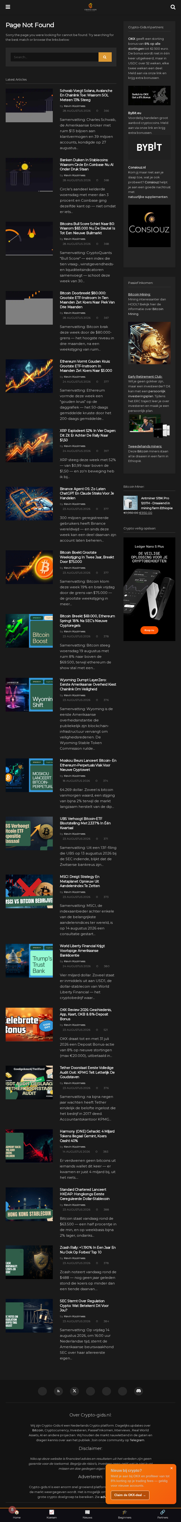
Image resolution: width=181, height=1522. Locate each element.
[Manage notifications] (12, 1510)
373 (106, 897)
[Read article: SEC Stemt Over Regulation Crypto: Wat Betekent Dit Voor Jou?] (29, 1316)
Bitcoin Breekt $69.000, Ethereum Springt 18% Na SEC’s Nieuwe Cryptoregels (87, 620)
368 (106, 180)
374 (105, 780)
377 (106, 381)
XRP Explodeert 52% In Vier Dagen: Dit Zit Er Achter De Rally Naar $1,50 (88, 435)
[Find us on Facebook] (122, 1391)
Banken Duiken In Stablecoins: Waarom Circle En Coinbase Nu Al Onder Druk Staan (86, 164)
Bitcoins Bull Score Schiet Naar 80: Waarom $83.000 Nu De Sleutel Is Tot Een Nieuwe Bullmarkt (87, 228)
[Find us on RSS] (58, 1391)
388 (106, 1209)
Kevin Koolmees (74, 106)
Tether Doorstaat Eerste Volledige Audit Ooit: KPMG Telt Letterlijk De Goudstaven (87, 1072)
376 (106, 700)
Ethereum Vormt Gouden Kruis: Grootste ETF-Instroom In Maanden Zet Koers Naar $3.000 (86, 366)
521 (105, 1029)
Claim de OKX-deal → (130, 1495)
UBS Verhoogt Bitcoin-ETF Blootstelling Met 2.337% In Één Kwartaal (85, 823)
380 (106, 966)
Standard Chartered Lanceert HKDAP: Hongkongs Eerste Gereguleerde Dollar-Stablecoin (85, 1194)
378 (106, 636)
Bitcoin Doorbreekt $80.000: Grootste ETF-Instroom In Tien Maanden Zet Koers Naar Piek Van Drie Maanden (87, 300)
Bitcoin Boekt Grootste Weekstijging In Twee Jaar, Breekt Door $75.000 (87, 557)
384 (106, 1321)
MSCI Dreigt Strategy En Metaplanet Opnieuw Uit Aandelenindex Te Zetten (80, 881)
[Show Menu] (8, 7)
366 (106, 110)
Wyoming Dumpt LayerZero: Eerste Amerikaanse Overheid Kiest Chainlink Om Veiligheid (88, 684)
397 (106, 451)
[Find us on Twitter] (74, 1391)
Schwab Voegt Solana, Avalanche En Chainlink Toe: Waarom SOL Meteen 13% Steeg (86, 95)
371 (105, 838)
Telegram (137, 1440)
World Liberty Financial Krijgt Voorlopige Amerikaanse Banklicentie (82, 950)
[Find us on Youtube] (42, 1391)
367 (106, 317)
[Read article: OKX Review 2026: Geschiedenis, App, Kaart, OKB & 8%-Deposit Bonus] (29, 1024)
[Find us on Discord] (138, 1391)
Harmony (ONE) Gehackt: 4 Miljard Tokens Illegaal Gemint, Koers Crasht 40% (87, 1136)
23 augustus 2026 (76, 509)
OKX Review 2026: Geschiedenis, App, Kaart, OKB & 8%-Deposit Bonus (85, 1014)
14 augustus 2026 (76, 1151)
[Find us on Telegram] (90, 1391)
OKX (131, 39)
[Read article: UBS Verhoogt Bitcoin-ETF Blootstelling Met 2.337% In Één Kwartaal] (29, 833)
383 (105, 1151)
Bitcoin (142, 451)
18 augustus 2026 (76, 780)
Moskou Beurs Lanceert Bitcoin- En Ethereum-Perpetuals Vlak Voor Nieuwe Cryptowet (88, 765)
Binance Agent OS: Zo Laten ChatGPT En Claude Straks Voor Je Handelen (87, 493)
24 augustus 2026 (76, 381)
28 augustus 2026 (76, 110)
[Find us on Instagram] (106, 1391)
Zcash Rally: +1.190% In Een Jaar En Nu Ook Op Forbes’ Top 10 (88, 1249)
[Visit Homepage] (90, 7)
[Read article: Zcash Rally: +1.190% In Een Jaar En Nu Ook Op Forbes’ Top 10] (29, 1262)
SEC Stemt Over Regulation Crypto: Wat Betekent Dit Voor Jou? (84, 1305)
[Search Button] (173, 7)
